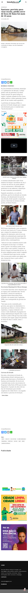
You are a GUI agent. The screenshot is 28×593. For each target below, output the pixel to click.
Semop (23, 441)
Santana (15, 441)
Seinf (20, 441)
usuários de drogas (6, 443)
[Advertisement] (14, 63)
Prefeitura (10, 441)
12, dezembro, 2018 (5, 18)
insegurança (4, 441)
